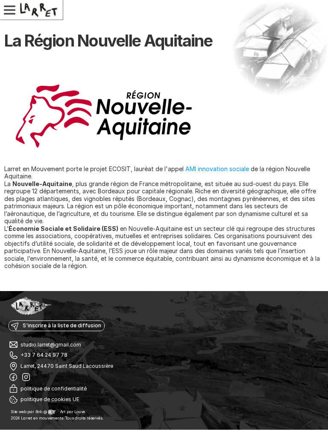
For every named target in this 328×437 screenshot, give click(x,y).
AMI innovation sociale (217, 168)
